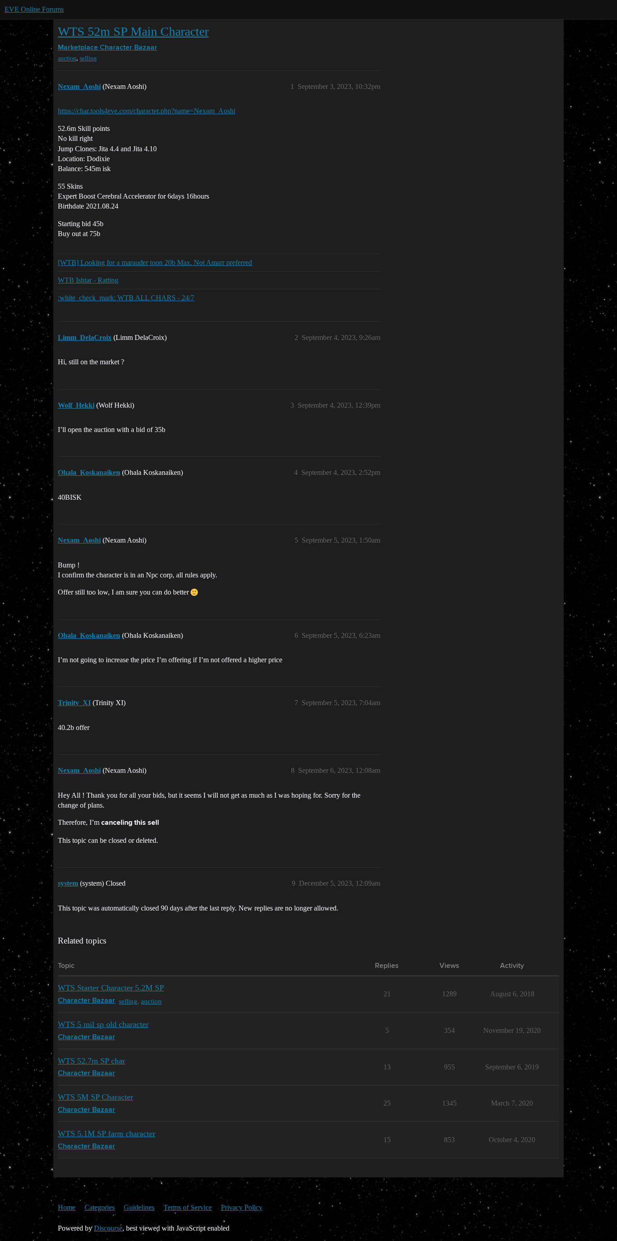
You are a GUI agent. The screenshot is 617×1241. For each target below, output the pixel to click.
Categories (99, 1207)
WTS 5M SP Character (95, 1097)
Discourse (108, 1228)
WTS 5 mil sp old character (103, 1024)
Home (66, 1207)
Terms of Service (188, 1207)
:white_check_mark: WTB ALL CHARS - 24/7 (126, 298)
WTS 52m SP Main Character (133, 31)
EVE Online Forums (34, 9)
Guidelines (139, 1207)
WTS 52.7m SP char (91, 1060)
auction (67, 58)
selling (88, 58)
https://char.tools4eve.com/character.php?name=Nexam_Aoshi (146, 111)
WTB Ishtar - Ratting (88, 280)
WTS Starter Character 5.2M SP (111, 987)
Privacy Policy (241, 1207)
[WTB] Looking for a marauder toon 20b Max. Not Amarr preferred (155, 262)
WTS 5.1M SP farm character (106, 1133)
